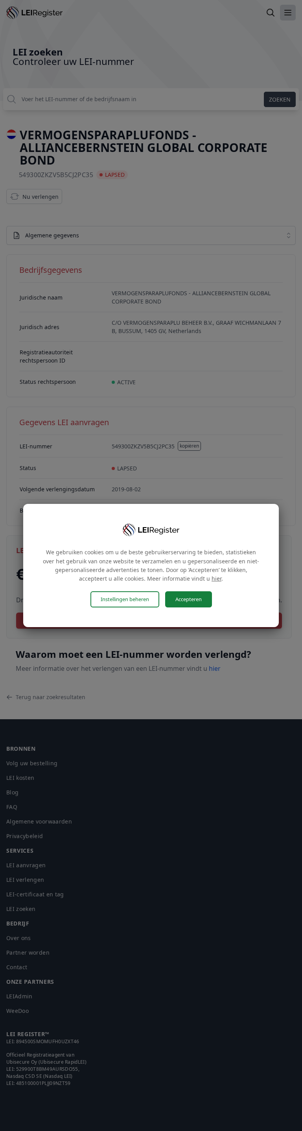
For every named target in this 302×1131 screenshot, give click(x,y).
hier (216, 578)
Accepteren (188, 599)
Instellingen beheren (125, 599)
